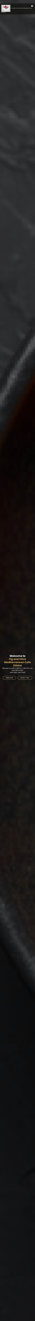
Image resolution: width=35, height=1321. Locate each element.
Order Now (9, 678)
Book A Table (25, 678)
